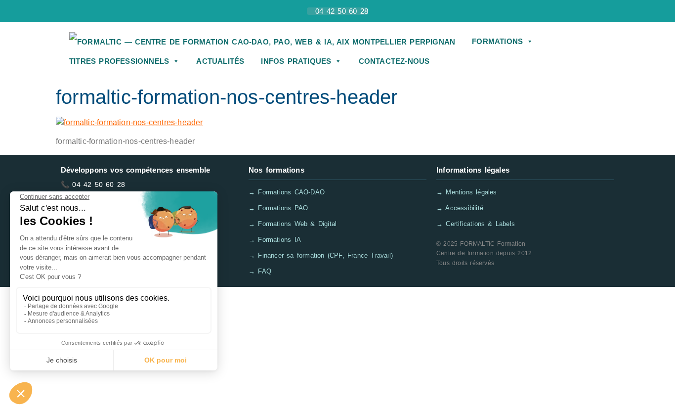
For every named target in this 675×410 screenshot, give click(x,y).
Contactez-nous (394, 61)
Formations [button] (497, 41)
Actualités (220, 61)
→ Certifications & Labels (475, 224)
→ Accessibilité (459, 208)
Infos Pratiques (296, 61)
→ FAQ (260, 271)
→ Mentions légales (466, 192)
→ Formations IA (275, 239)
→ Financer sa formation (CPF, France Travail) (321, 255)
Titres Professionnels (119, 61)
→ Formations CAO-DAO (287, 192)
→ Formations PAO (278, 208)
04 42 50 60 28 (98, 184)
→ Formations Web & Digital (293, 224)
